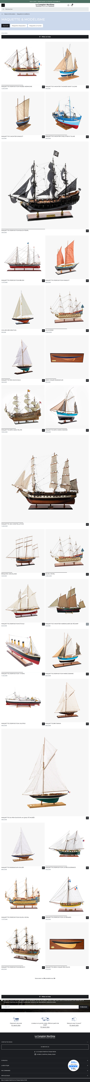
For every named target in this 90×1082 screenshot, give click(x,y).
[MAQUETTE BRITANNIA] (67, 702)
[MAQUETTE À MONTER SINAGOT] (23, 115)
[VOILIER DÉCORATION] (23, 309)
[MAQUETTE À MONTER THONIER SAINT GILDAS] (67, 65)
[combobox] (45, 9)
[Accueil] (45, 5)
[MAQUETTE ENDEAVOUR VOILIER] (23, 846)
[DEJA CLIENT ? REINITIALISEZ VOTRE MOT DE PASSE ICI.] (45, 1)
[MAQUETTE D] (23, 259)
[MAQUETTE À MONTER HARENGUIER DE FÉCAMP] (67, 603)
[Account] (68, 5)
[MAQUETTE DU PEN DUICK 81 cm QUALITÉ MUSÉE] (45, 775)
